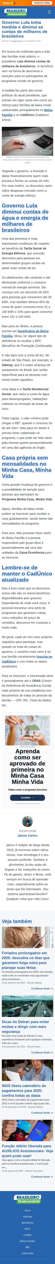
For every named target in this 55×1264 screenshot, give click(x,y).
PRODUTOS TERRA (42, 3)
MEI (27, 1247)
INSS (27, 1229)
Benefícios (27, 1222)
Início (27, 1210)
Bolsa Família (27, 1241)
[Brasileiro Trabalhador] (15, 12)
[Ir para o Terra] (9, 3)
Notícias (27, 1216)
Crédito (27, 1235)
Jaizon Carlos (17, 41)
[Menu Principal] (49, 12)
